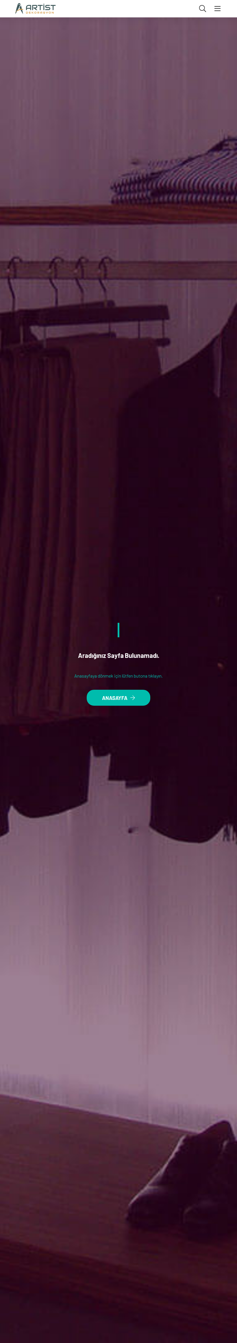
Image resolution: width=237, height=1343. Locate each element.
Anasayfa (114, 698)
